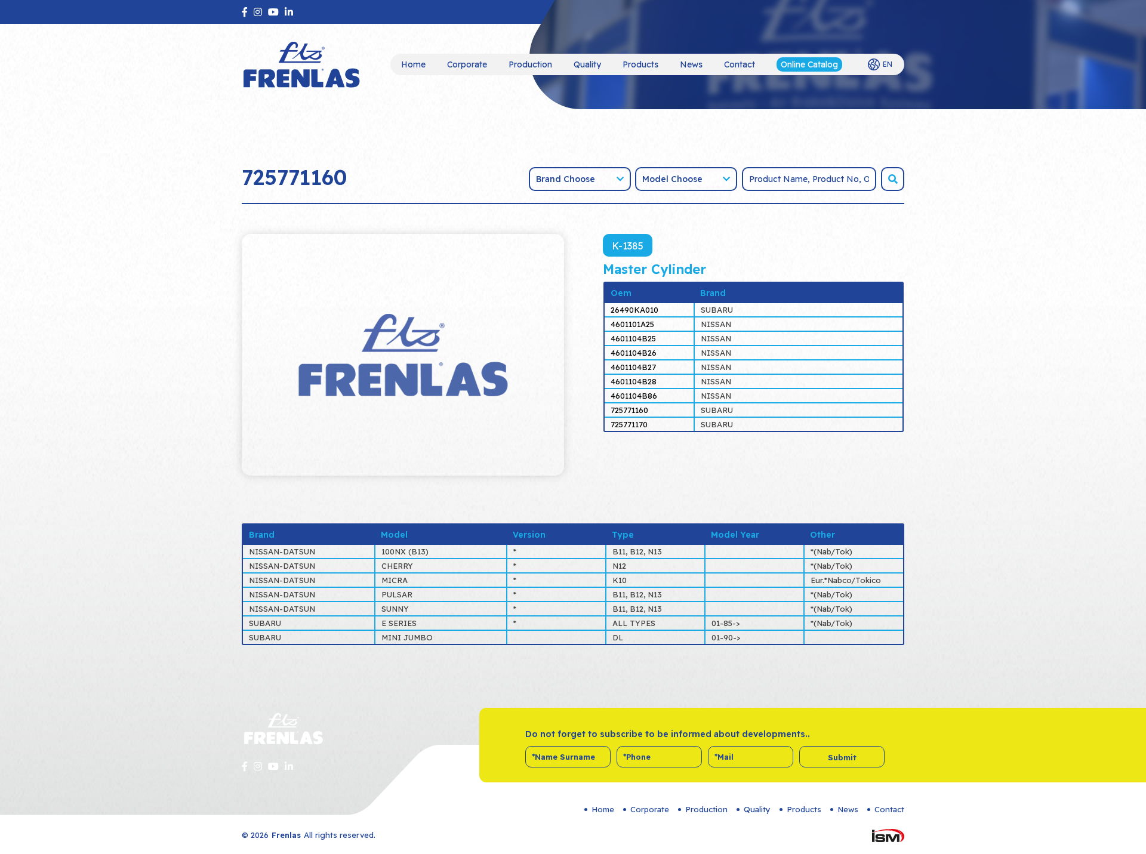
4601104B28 (634, 381)
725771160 (629, 410)
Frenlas (286, 835)
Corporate (467, 64)
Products (640, 64)
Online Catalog (809, 64)
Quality (587, 64)
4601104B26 (634, 352)
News (691, 64)
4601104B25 (633, 338)
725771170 (629, 424)
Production (530, 64)
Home (413, 64)
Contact (739, 64)
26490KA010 (634, 310)
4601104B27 (633, 367)
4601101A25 (632, 324)
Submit (842, 757)
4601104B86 (634, 395)
